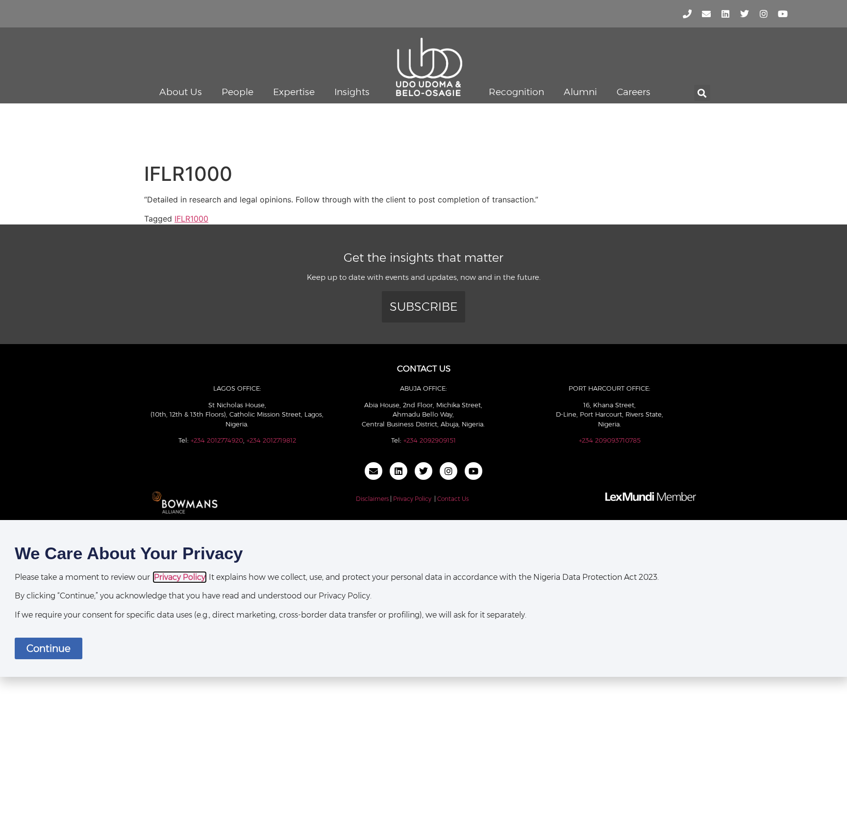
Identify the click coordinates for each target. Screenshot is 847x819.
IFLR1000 (191, 218)
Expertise (294, 92)
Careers (633, 92)
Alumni (580, 92)
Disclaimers (372, 498)
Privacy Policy (412, 498)
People (237, 92)
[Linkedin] (725, 14)
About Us (180, 92)
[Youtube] (783, 14)
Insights (352, 92)
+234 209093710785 (610, 440)
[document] (423, 598)
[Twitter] (744, 14)
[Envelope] (706, 14)
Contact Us (453, 498)
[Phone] (687, 14)
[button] (702, 93)
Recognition (516, 92)
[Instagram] (763, 14)
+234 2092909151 (429, 440)
